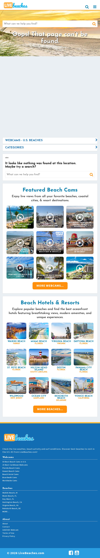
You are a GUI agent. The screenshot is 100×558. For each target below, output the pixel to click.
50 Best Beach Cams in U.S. (14, 462)
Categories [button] (14, 147)
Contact (6, 527)
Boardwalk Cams (9, 477)
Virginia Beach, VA (10, 505)
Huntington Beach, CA (12, 502)
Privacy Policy (8, 536)
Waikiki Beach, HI (10, 493)
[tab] (50, 140)
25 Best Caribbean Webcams (15, 465)
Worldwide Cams (9, 480)
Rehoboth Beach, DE (11, 508)
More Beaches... (50, 409)
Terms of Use (8, 533)
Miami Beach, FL (9, 496)
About (5, 523)
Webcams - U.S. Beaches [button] (24, 140)
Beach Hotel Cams (10, 474)
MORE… (6, 511)
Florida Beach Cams (11, 468)
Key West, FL (8, 499)
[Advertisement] (50, 77)
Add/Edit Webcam (10, 530)
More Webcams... (50, 285)
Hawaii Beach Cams (10, 471)
